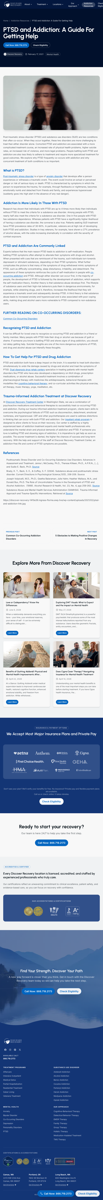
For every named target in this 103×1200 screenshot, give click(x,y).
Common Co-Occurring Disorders (20, 318)
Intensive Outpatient (12, 1076)
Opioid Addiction (61, 1100)
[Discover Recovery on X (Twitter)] (20, 1050)
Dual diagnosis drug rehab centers (27, 369)
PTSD (5, 1131)
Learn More (13, 633)
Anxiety (6, 1111)
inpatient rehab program (77, 419)
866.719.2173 (9, 1058)
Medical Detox (9, 1080)
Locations (57, 4)
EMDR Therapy (60, 1119)
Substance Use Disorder (66, 1067)
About (27, 4)
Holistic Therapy (61, 1131)
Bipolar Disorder (10, 1115)
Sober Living (8, 1092)
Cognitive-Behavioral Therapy (67, 1111)
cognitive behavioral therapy (32, 383)
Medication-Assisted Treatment (67, 1135)
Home (5, 20)
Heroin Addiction (61, 1092)
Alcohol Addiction (61, 1076)
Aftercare (7, 1072)
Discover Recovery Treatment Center (24, 402)
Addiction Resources (88, 4)
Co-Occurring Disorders (13, 1119)
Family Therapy (60, 1123)
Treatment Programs (14, 1067)
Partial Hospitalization (12, 1084)
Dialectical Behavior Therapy (66, 1115)
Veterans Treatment (12, 1096)
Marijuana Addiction (62, 1096)
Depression (8, 1123)
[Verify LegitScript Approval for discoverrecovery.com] (8, 1161)
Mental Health (11, 1107)
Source (35, 466)
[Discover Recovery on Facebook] (5, 1050)
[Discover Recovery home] (51, 1041)
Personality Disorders (12, 1127)
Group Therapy (60, 1127)
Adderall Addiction (62, 1072)
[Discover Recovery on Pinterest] (15, 1050)
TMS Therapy (60, 1139)
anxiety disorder (54, 176)
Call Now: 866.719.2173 (16, 45)
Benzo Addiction (61, 1080)
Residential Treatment (12, 1088)
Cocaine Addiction (62, 1084)
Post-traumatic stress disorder (18, 176)
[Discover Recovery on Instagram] (10, 1050)
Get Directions (8, 1185)
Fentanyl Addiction (62, 1088)
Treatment (41, 4)
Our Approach (72, 4)
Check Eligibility (40, 45)
